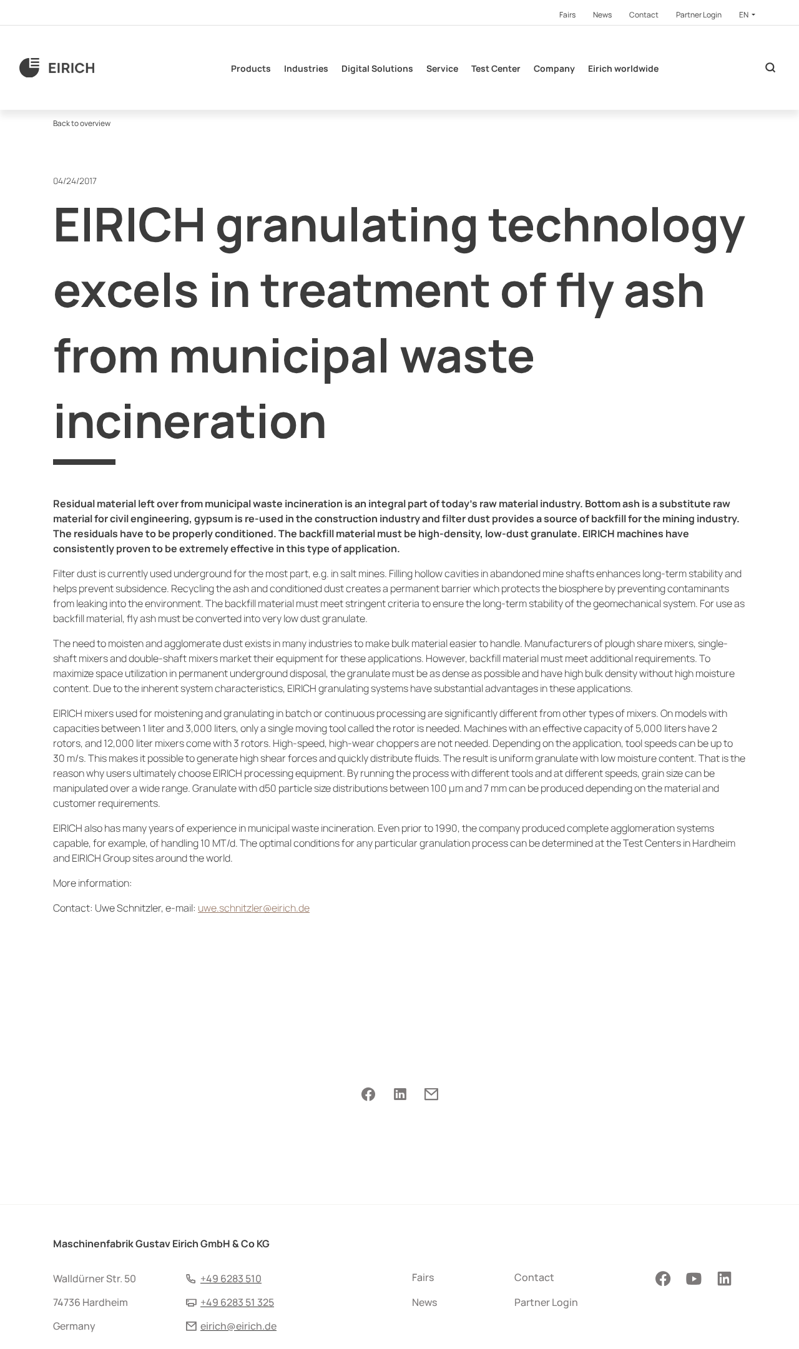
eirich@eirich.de (238, 1326)
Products (251, 68)
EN (744, 14)
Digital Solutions (377, 68)
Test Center (496, 68)
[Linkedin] (400, 1095)
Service (442, 68)
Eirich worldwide (623, 68)
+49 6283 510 (231, 1278)
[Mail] (431, 1095)
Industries (306, 68)
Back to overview (81, 123)
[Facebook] (368, 1095)
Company (554, 68)
